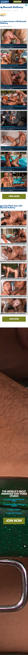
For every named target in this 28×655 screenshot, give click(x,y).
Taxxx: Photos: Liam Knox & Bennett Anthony (14, 261)
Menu (25, 2)
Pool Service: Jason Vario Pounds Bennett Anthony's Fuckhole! (14, 167)
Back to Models (7, 10)
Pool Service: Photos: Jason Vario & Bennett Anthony (14, 243)
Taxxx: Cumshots (5, 85)
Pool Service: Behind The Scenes (9, 65)
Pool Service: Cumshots (7, 45)
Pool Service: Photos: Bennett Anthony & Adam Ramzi (14, 226)
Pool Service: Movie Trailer (8, 188)
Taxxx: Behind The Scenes (8, 126)
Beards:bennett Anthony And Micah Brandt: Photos (14, 313)
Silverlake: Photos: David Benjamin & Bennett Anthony (14, 296)
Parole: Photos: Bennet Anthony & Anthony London (14, 278)
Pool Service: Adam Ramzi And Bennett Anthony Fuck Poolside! (14, 106)
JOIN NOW (17, 2)
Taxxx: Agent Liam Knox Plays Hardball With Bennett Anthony (14, 147)
